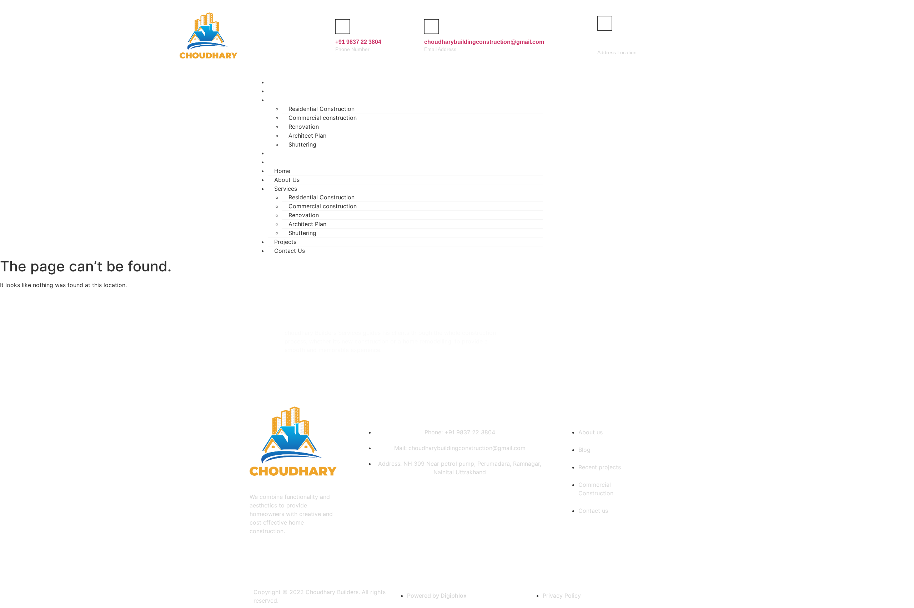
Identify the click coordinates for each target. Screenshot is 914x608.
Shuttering (302, 232)
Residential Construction (321, 108)
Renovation (303, 126)
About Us (287, 179)
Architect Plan (307, 135)
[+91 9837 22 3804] (342, 26)
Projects (285, 241)
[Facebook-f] (609, 165)
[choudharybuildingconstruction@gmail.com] (431, 26)
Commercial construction (322, 117)
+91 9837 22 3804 (358, 42)
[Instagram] (630, 165)
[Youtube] (652, 165)
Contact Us (292, 162)
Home (282, 170)
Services (288, 100)
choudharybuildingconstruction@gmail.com (484, 42)
